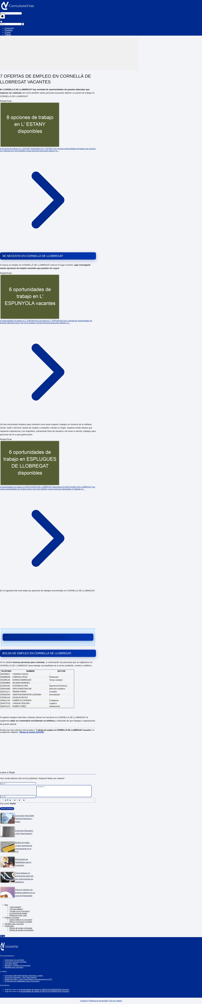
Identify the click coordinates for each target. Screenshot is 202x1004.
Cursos (8, 32)
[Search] (23, 24)
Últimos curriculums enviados (20, 922)
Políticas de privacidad (98, 1001)
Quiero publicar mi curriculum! (20, 920)
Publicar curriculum (12, 917)
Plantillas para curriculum (14, 924)
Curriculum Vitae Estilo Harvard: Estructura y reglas (24, 975)
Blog (6, 905)
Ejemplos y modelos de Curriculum (17, 965)
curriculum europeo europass (15, 962)
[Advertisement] (69, 53)
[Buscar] (2, 17)
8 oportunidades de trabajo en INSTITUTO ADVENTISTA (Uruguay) (44, 989)
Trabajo (8, 34)
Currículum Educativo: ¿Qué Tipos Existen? (21, 977)
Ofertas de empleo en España (20, 928)
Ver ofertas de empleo (48, 637)
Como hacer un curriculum (14, 960)
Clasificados (9, 926)
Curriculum (9, 28)
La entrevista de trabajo (18, 913)
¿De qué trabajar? (16, 909)
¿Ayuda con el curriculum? (19, 911)
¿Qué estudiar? (15, 907)
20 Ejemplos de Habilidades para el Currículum (22, 981)
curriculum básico (11, 964)
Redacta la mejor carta (18, 915)
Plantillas (8, 30)
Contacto (84, 1001)
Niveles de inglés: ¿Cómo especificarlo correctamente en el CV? (28, 979)
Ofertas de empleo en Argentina (21, 930)
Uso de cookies (115, 1001)
